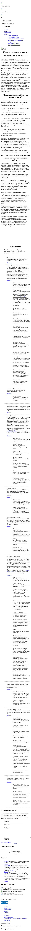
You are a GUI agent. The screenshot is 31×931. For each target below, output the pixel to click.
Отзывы (6, 912)
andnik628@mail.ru (11, 431)
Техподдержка (8, 917)
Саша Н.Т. (7, 865)
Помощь (6, 915)
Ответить (9, 262)
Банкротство (11, 42)
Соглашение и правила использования (15, 918)
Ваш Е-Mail (7, 824)
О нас (5, 29)
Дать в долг (7, 32)
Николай (6, 861)
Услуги (6, 34)
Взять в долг (7, 31)
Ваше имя (6, 821)
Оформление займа (13, 43)
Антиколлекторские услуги (16, 38)
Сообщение (7, 828)
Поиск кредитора (13, 35)
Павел (6, 872)
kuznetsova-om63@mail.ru (19, 297)
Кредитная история (13, 37)
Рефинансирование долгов (15, 40)
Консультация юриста (14, 45)
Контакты (7, 920)
